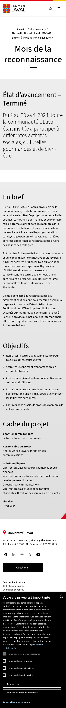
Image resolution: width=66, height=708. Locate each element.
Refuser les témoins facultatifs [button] (23, 692)
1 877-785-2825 (49, 544)
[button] (16, 702)
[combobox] (61, 596)
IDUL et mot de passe (14, 586)
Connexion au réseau (13, 589)
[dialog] (33, 650)
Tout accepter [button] (14, 684)
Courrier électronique (14, 582)
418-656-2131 (21, 544)
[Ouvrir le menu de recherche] (50, 9)
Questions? (23, 567)
